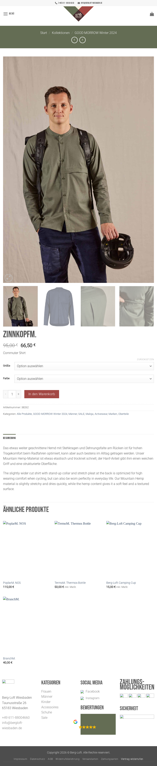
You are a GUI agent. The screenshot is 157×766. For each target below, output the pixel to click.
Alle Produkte (24, 413)
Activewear (101, 413)
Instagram (92, 698)
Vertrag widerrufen (132, 759)
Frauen (46, 691)
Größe (6, 365)
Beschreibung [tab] (9, 438)
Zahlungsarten (109, 759)
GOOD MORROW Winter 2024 (96, 33)
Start (43, 33)
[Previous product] (82, 40)
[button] (8, 14)
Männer (72, 413)
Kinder (45, 702)
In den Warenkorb (41, 394)
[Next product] (74, 40)
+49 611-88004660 (16, 718)
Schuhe (46, 712)
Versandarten (90, 759)
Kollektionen (61, 33)
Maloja (89, 413)
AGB (50, 759)
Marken (113, 413)
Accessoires (49, 707)
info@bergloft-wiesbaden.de (91, 3)
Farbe (6, 378)
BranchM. (9, 658)
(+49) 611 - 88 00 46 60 (66, 3)
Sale (44, 718)
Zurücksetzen (145, 359)
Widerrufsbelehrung (68, 759)
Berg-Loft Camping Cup (121, 583)
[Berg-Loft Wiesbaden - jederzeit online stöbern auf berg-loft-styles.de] (78, 14)
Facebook (93, 691)
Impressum (20, 759)
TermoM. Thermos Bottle (70, 583)
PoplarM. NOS (12, 583)
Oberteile (123, 413)
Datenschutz (37, 759)
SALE (81, 413)
